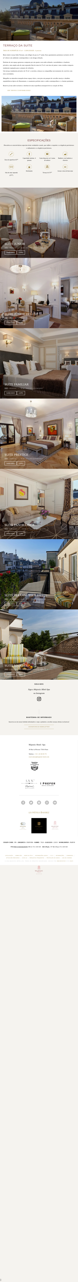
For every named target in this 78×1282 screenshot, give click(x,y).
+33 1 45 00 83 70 (41, 754)
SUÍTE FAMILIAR (17, 384)
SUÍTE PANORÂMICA (19, 525)
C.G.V (51, 855)
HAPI (71, 861)
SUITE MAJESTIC (17, 665)
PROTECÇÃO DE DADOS (53, 857)
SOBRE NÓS (18, 855)
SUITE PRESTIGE (16, 454)
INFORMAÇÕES (60, 855)
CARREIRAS (69, 855)
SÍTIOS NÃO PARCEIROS (13, 857)
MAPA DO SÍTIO (28, 855)
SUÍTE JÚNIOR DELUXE (21, 314)
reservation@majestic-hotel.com (39, 757)
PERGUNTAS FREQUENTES (37, 857)
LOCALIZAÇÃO (9, 855)
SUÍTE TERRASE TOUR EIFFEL (26, 595)
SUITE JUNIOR (15, 243)
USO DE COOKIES (67, 857)
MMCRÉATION (61, 861)
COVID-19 (24, 857)
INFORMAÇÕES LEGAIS (41, 855)
